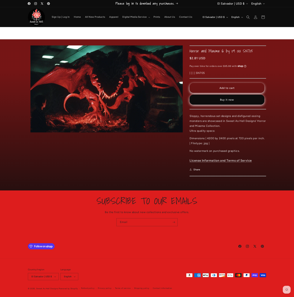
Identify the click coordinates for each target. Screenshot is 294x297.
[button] (135, 17)
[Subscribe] (173, 222)
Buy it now (227, 99)
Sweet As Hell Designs (47, 288)
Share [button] (196, 169)
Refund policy (87, 288)
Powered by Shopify (68, 288)
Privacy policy (105, 288)
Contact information (162, 288)
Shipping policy (142, 288)
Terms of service (123, 288)
